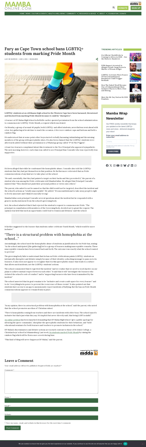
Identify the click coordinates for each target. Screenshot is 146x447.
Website (8, 414)
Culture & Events (39, 13)
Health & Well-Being (56, 13)
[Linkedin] (132, 165)
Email (7, 406)
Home (22, 13)
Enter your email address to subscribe (117, 136)
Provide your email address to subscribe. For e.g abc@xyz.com (120, 146)
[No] (142, 444)
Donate (123, 13)
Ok (125, 444)
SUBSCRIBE (113, 151)
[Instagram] (114, 165)
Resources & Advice (87, 13)
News (28, 13)
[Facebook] (107, 165)
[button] (113, 7)
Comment (9, 370)
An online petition (12, 320)
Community (71, 13)
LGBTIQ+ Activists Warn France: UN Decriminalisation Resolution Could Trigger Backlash (114, 77)
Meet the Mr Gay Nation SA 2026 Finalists (114, 98)
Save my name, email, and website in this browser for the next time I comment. (38, 423)
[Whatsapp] (135, 165)
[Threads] (121, 165)
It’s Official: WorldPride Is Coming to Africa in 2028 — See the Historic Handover (114, 57)
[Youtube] (118, 165)
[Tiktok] (128, 165)
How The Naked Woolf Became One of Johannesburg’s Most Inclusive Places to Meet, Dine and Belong (113, 88)
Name (8, 397)
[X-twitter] (110, 165)
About (102, 13)
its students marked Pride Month (64, 332)
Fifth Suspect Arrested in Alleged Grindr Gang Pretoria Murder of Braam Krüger (113, 67)
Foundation (113, 13)
